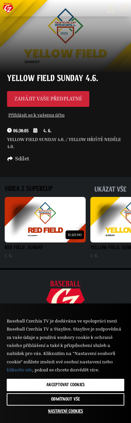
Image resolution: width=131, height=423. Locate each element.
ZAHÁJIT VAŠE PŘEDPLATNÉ (48, 98)
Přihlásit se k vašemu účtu (36, 115)
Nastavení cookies (65, 411)
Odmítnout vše (65, 399)
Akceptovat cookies (65, 384)
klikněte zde (19, 369)
